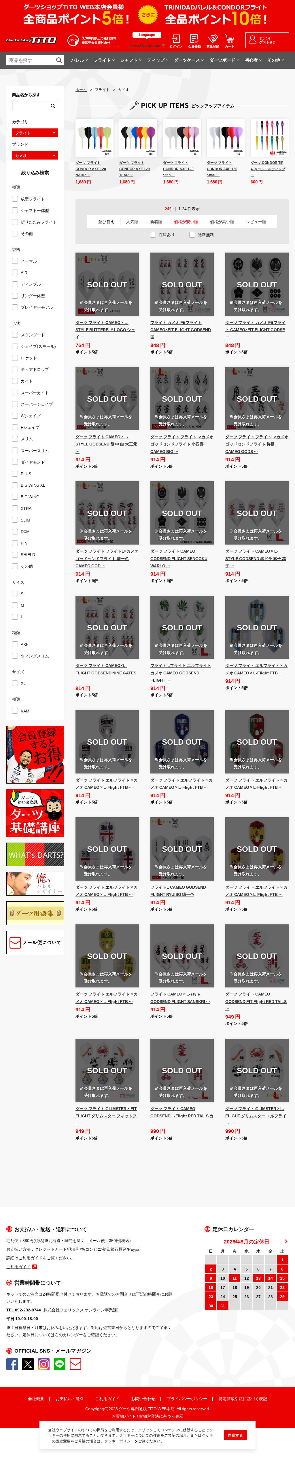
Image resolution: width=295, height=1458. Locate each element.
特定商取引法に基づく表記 (243, 1398)
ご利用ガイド (107, 1398)
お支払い (64, 1398)
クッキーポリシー (119, 1441)
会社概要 (36, 1398)
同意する (235, 1435)
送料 (80, 1398)
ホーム (81, 89)
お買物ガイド (124, 1416)
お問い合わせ (143, 1398)
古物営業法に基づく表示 (161, 1416)
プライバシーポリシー (187, 1398)
